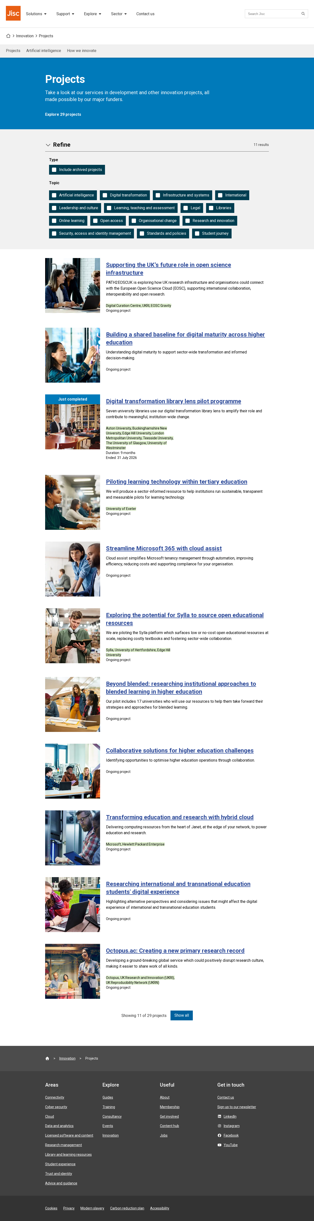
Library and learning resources (68, 1154)
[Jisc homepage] (14, 14)
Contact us (145, 14)
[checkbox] (77, 170)
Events (108, 1126)
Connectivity (54, 1097)
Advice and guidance (61, 1183)
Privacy (69, 1208)
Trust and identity (58, 1174)
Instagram (232, 1126)
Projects (46, 36)
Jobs (164, 1135)
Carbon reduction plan (127, 1208)
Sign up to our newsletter (236, 1107)
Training (109, 1107)
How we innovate (81, 50)
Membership (170, 1107)
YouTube (231, 1145)
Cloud (49, 1116)
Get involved (169, 1116)
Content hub (169, 1126)
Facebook (231, 1135)
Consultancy (112, 1116)
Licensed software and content (69, 1135)
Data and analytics (59, 1126)
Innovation (25, 36)
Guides (108, 1097)
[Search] (304, 14)
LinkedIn (230, 1116)
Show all (181, 1015)
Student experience (60, 1164)
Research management (63, 1145)
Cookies (51, 1208)
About (165, 1097)
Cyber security (56, 1107)
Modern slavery (92, 1208)
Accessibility (159, 1208)
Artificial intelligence (43, 50)
